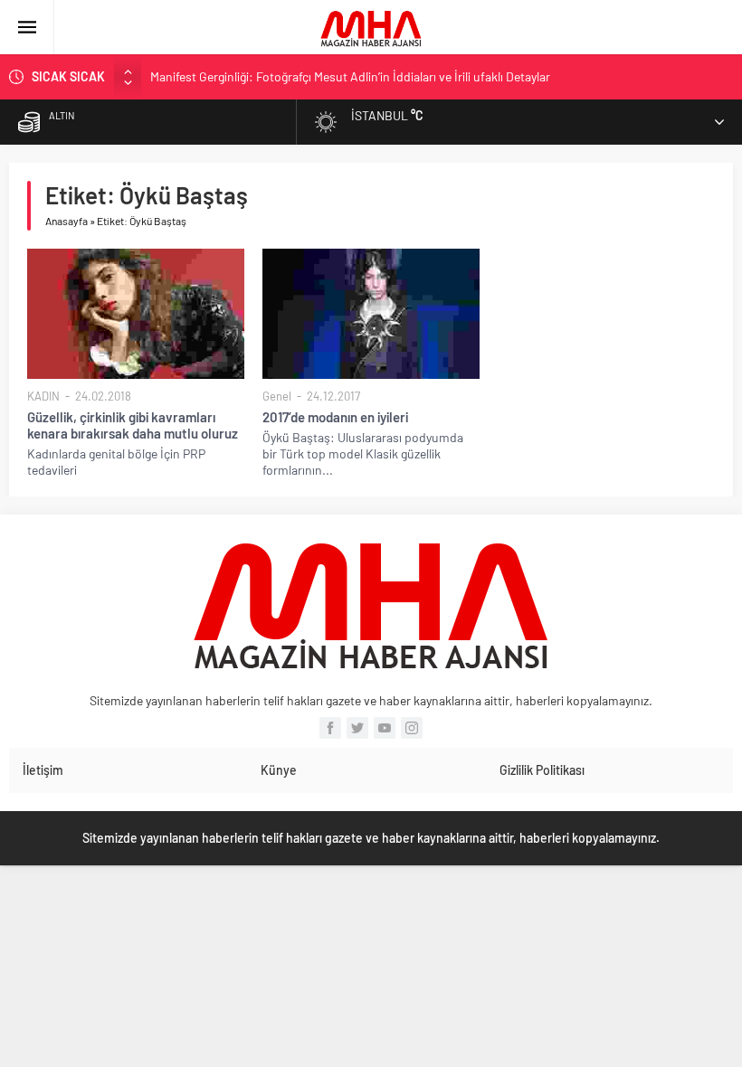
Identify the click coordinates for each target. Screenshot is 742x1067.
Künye (279, 770)
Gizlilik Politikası (542, 770)
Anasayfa (66, 220)
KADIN (43, 396)
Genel (276, 396)
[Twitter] (357, 728)
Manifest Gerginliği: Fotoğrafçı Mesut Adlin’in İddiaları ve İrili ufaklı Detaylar (350, 76)
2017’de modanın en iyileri (335, 417)
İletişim (43, 770)
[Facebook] (330, 728)
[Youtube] (384, 728)
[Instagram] (412, 728)
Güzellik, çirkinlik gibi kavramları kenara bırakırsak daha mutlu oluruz (132, 425)
